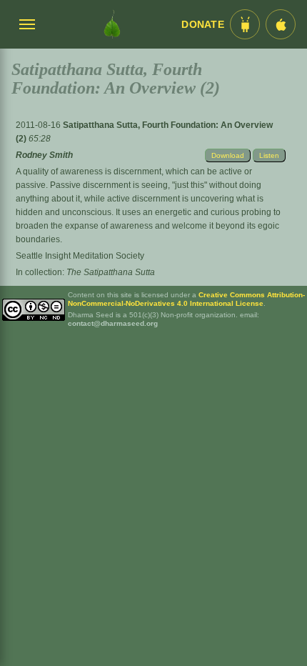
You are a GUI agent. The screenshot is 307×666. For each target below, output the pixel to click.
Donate (202, 24)
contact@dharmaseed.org (113, 323)
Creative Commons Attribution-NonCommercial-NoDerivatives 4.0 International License (186, 299)
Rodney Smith (44, 155)
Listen (269, 155)
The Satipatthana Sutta (110, 272)
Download (227, 155)
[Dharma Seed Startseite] (112, 24)
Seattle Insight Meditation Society (80, 256)
